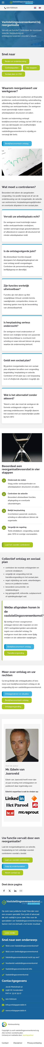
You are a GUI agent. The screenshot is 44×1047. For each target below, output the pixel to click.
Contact (5, 1043)
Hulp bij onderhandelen (15, 866)
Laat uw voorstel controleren (17, 860)
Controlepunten (11, 68)
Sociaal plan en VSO (13, 74)
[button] (3, 2)
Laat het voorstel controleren (17, 545)
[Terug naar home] (22, 2)
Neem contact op (12, 873)
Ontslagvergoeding (13, 707)
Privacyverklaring (34, 1043)
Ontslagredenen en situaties (17, 694)
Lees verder (10, 933)
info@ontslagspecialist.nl (16, 1005)
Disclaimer (17, 1043)
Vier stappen (31, 68)
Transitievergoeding (15, 653)
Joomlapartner (27, 1035)
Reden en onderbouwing (15, 61)
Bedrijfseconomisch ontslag (16, 143)
